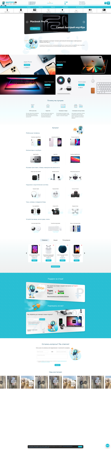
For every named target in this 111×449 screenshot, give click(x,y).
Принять (80, 446)
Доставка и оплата (80, 7)
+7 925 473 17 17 (31, 4)
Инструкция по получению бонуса (58, 296)
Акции (55, 240)
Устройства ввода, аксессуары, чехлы (38, 219)
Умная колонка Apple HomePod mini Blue (62, 256)
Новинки (44, 240)
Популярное (66, 240)
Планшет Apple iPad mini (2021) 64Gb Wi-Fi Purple (34, 256)
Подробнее (27, 64)
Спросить (57, 365)
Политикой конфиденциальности (32, 324)
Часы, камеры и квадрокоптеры (36, 202)
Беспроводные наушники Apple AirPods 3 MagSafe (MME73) (48, 256)
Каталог (28, 7)
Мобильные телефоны (33, 133)
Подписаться (42, 319)
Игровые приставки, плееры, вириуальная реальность (43, 167)
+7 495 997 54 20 (32, 2)
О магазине (65, 7)
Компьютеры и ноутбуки (33, 150)
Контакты (41, 7)
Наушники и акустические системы (37, 185)
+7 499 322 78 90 (31, 3)
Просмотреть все (55, 266)
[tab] (44, 240)
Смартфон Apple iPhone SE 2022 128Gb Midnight (76, 256)
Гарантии (53, 7)
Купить (35, 28)
